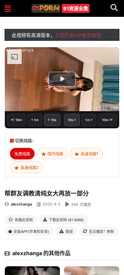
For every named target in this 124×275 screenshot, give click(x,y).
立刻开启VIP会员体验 (78, 35)
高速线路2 (29, 167)
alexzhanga (21, 204)
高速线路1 (89, 153)
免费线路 (22, 153)
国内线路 (55, 153)
